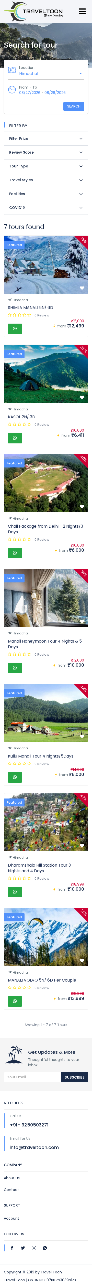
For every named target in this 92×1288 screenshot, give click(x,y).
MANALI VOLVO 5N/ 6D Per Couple (42, 980)
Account (11, 1218)
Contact (11, 1189)
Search (73, 106)
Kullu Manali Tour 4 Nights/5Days (40, 756)
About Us (12, 1177)
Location (26, 67)
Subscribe (74, 1077)
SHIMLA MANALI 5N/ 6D (30, 308)
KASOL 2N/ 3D (21, 417)
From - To (28, 87)
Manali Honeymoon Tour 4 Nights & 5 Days (45, 644)
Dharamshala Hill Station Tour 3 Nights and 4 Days (39, 868)
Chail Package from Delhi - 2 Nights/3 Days (45, 529)
